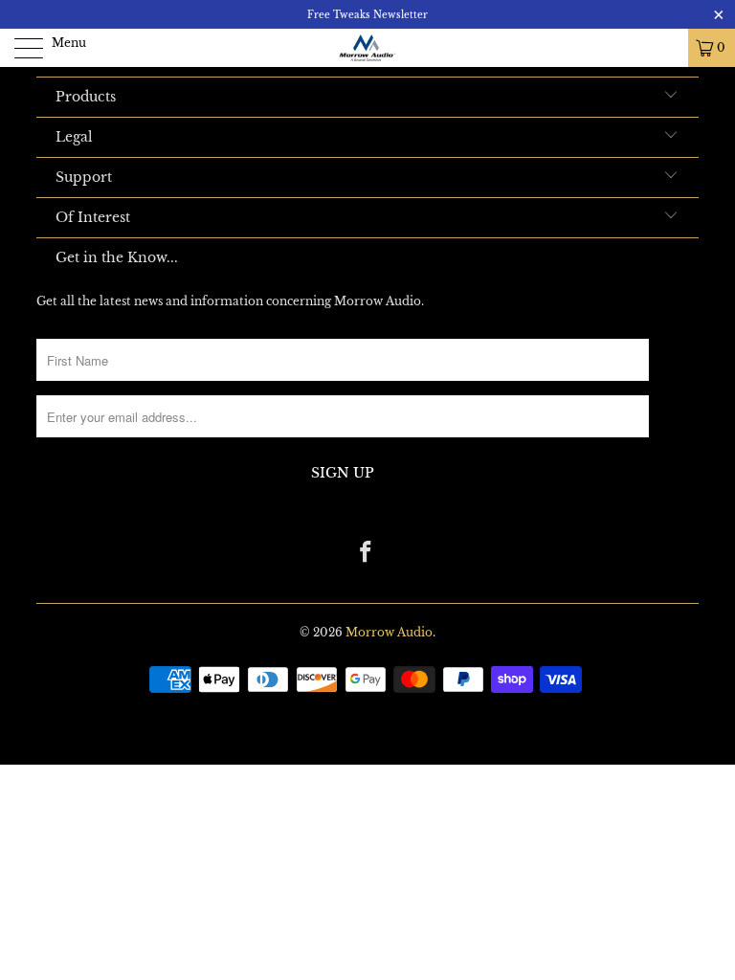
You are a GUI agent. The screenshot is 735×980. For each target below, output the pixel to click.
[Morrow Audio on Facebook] (366, 553)
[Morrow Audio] (367, 48)
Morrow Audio (389, 632)
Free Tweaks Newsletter (367, 15)
